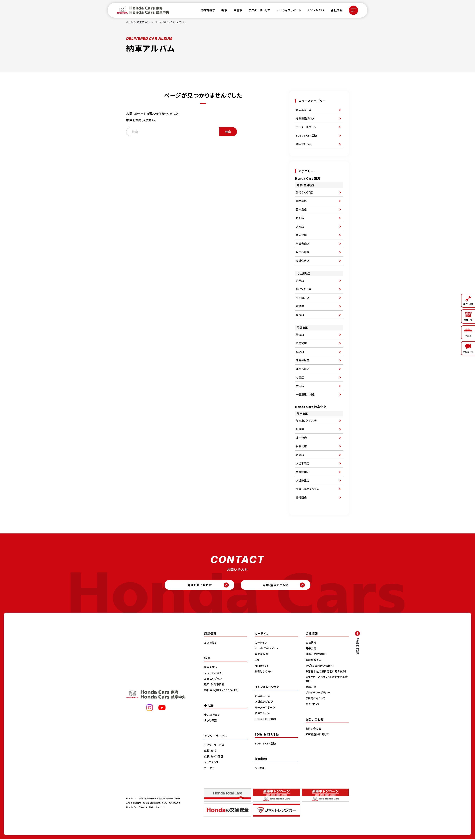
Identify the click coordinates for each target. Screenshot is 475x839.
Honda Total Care (266, 648)
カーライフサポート (289, 10)
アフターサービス (259, 10)
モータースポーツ (306, 127)
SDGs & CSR (315, 10)
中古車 (238, 10)
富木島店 (301, 209)
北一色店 (301, 437)
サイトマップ (313, 704)
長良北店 (301, 446)
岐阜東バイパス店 (306, 420)
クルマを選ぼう (213, 673)
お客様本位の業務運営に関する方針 (327, 671)
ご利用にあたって (315, 698)
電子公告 (311, 648)
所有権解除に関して (317, 734)
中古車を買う (212, 714)
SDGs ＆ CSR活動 (265, 719)
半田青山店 (302, 243)
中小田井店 (302, 297)
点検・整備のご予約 (276, 585)
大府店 (300, 226)
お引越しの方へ (264, 671)
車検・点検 (210, 750)
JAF (257, 660)
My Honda (261, 665)
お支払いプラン (213, 678)
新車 (224, 10)
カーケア (209, 768)
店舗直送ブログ (305, 118)
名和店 (300, 218)
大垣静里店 (302, 480)
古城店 (300, 306)
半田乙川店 (302, 252)
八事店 (300, 280)
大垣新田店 (302, 472)
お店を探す (208, 10)
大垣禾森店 (302, 463)
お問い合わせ (313, 728)
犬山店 (300, 386)
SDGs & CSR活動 (306, 135)
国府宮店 (301, 343)
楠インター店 (303, 289)
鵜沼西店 (301, 497)
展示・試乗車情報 (214, 684)
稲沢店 (300, 351)
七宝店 (300, 377)
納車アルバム (143, 22)
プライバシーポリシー (318, 692)
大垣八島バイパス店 (307, 489)
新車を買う (210, 667)
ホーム (129, 22)
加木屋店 (301, 201)
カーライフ (261, 642)
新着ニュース (303, 110)
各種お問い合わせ (199, 585)
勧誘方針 (311, 687)
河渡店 (300, 455)
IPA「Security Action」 (320, 665)
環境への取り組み (316, 654)
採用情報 (260, 768)
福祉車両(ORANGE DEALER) (221, 690)
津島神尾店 (302, 360)
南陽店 (300, 315)
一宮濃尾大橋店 (305, 394)
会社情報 (336, 10)
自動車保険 (261, 654)
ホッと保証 (210, 720)
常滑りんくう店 (304, 192)
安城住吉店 (302, 260)
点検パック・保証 (213, 756)
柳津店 (300, 429)
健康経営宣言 (314, 660)
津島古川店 (302, 369)
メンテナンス (211, 762)
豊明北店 (301, 235)
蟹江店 (300, 334)
